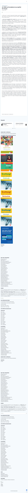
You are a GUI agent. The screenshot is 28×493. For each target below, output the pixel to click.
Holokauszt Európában (19, 123)
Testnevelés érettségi (4, 285)
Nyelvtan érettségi (3, 348)
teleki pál (13, 410)
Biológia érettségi (3, 327)
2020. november (3, 322)
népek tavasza (11, 114)
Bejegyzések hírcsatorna (4, 474)
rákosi (26, 294)
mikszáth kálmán (3, 294)
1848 (3, 114)
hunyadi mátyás (17, 407)
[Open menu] (26, 1)
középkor (21, 293)
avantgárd (12, 289)
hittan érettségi (10, 292)
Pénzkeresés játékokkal (12, 133)
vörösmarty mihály (7, 411)
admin (3, 125)
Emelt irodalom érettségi (4, 261)
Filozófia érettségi (3, 265)
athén (9, 289)
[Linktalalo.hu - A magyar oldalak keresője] (14, 483)
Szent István (5, 410)
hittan (3, 292)
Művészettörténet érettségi (4, 347)
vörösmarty (2, 411)
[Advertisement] (14, 251)
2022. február (3, 430)
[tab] (12, 128)
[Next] (26, 125)
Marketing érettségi (3, 345)
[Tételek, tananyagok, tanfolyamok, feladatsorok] (14, 479)
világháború (24, 410)
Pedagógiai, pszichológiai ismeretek (6, 397)
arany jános (6, 289)
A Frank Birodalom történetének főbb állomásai (7, 301)
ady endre (2, 289)
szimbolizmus (9, 410)
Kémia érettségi (3, 273)
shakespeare (2, 410)
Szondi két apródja (3, 304)
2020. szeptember (3, 324)
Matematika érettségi (4, 346)
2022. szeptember (3, 429)
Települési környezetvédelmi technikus (6, 284)
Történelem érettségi (4, 286)
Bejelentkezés (3, 473)
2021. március (3, 318)
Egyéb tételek (3, 375)
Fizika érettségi (3, 266)
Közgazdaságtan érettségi (4, 275)
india (21, 407)
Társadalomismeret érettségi (5, 398)
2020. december (3, 321)
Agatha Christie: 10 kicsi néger (5, 306)
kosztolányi (6, 293)
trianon (15, 410)
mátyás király (7, 294)
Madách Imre (25, 293)
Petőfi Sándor (20, 294)
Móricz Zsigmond (12, 294)
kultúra (14, 293)
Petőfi (17, 294)
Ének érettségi (3, 264)
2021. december (3, 317)
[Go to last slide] (1, 125)
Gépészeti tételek (3, 269)
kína (19, 293)
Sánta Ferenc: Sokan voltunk (5, 305)
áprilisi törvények (6, 114)
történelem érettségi (19, 410)
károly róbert (16, 293)
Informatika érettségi (3, 271)
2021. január (2, 320)
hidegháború (23, 290)
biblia (22, 289)
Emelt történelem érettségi (4, 263)
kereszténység (3, 293)
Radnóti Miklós (23, 294)
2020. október (3, 323)
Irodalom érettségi (3, 272)
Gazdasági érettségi (3, 268)
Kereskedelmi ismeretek (4, 274)
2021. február (2, 319)
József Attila (24, 407)
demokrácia (7, 290)
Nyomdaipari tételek (3, 349)
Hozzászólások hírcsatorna (4, 475)
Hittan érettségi (3, 270)
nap (15, 294)
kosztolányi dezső (10, 293)
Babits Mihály (16, 289)
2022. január (2, 316)
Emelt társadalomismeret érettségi (5, 262)
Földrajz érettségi (3, 267)
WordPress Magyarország (4, 476)
